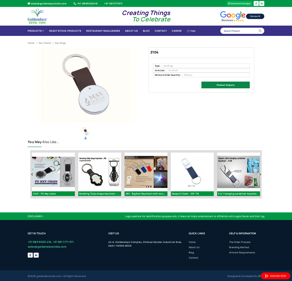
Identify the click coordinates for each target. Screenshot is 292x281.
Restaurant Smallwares (103, 30)
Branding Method (239, 247)
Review (254, 16)
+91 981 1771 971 (63, 242)
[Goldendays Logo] (37, 16)
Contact (161, 30)
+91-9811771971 (113, 3)
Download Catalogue (240, 3)
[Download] (85, 138)
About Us (131, 30)
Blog (146, 30)
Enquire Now (278, 275)
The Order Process (240, 242)
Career (177, 30)
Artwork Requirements (242, 252)
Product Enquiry (226, 84)
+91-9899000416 (87, 3)
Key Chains (45, 43)
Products (35, 30)
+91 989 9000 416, (40, 242)
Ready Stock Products (65, 30)
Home (31, 43)
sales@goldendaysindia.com (49, 3)
